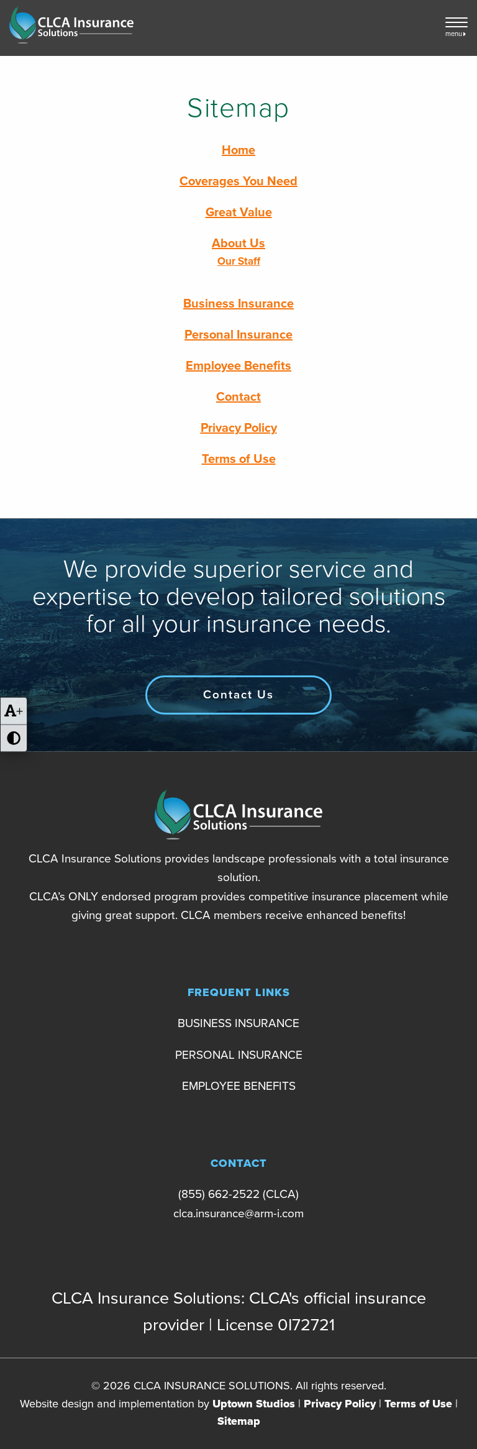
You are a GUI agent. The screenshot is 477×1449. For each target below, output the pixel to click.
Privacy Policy (239, 428)
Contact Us (238, 695)
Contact (238, 397)
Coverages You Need (238, 181)
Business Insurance (238, 303)
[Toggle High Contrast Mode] (14, 738)
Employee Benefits (238, 366)
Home (238, 150)
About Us (238, 243)
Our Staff (238, 261)
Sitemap (238, 1421)
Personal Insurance (238, 334)
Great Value (239, 212)
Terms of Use (239, 459)
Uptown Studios (253, 1403)
